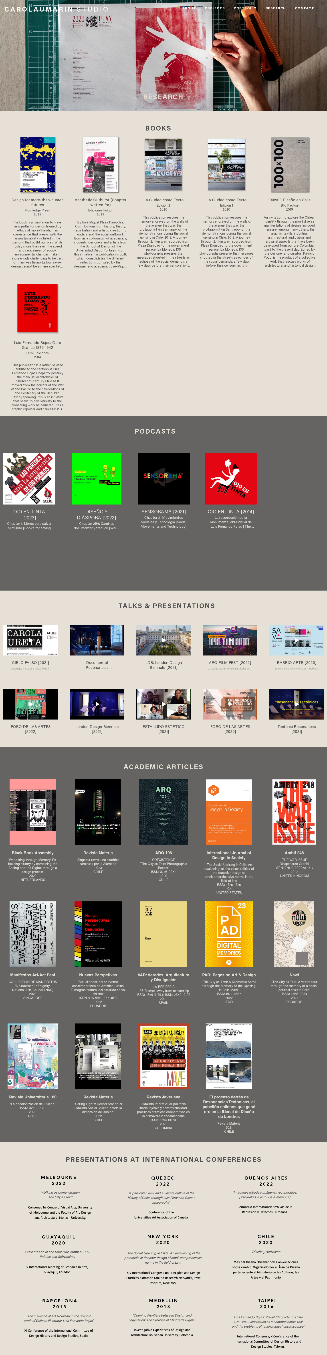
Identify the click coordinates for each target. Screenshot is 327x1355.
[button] (214, 8)
